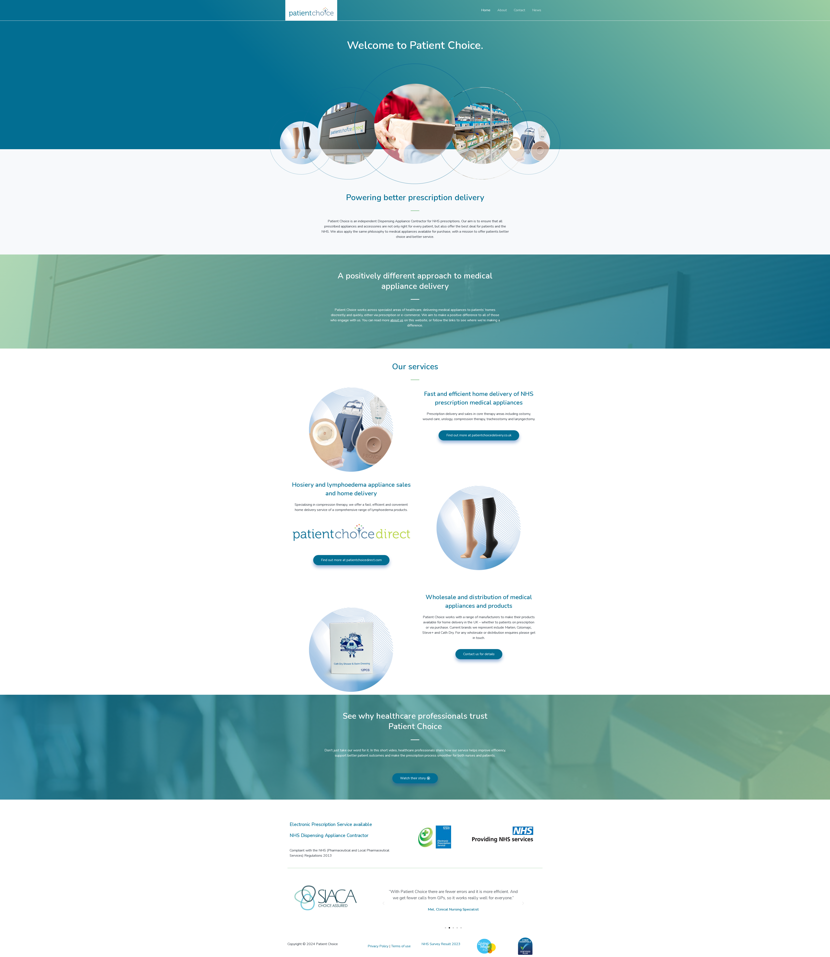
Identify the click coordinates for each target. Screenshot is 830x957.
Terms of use (401, 946)
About (502, 10)
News (536, 10)
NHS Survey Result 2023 (440, 944)
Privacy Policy (378, 946)
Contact (519, 10)
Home (485, 10)
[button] (383, 903)
